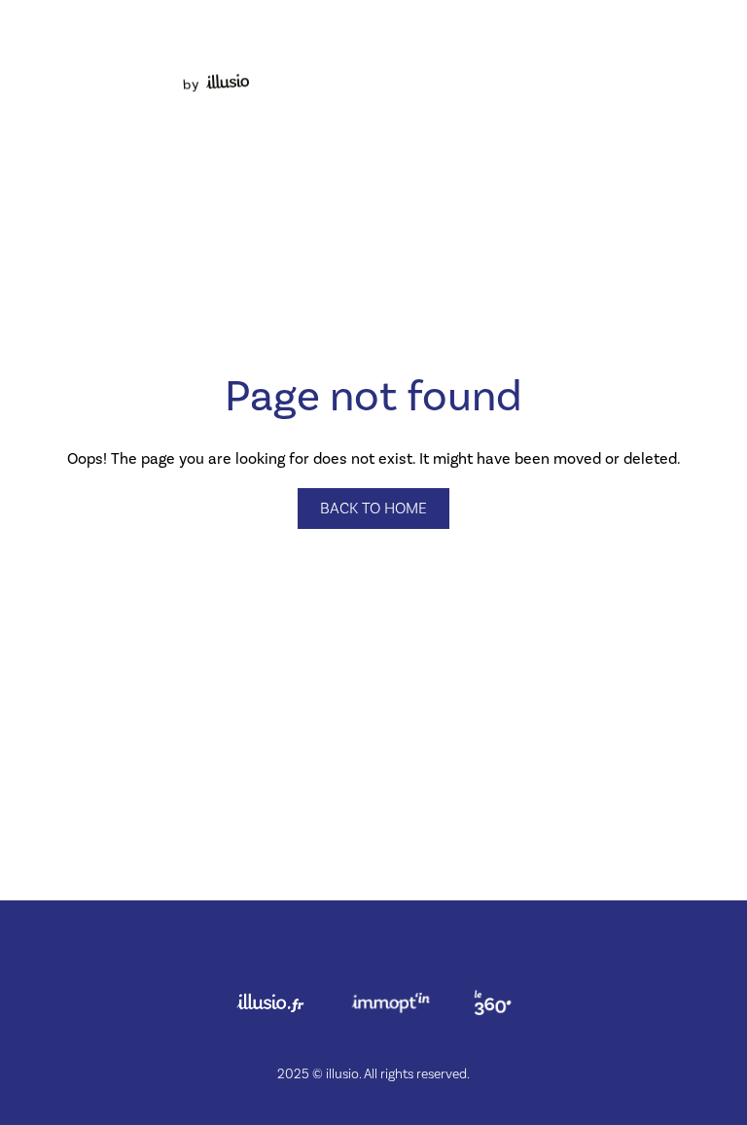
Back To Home (373, 508)
